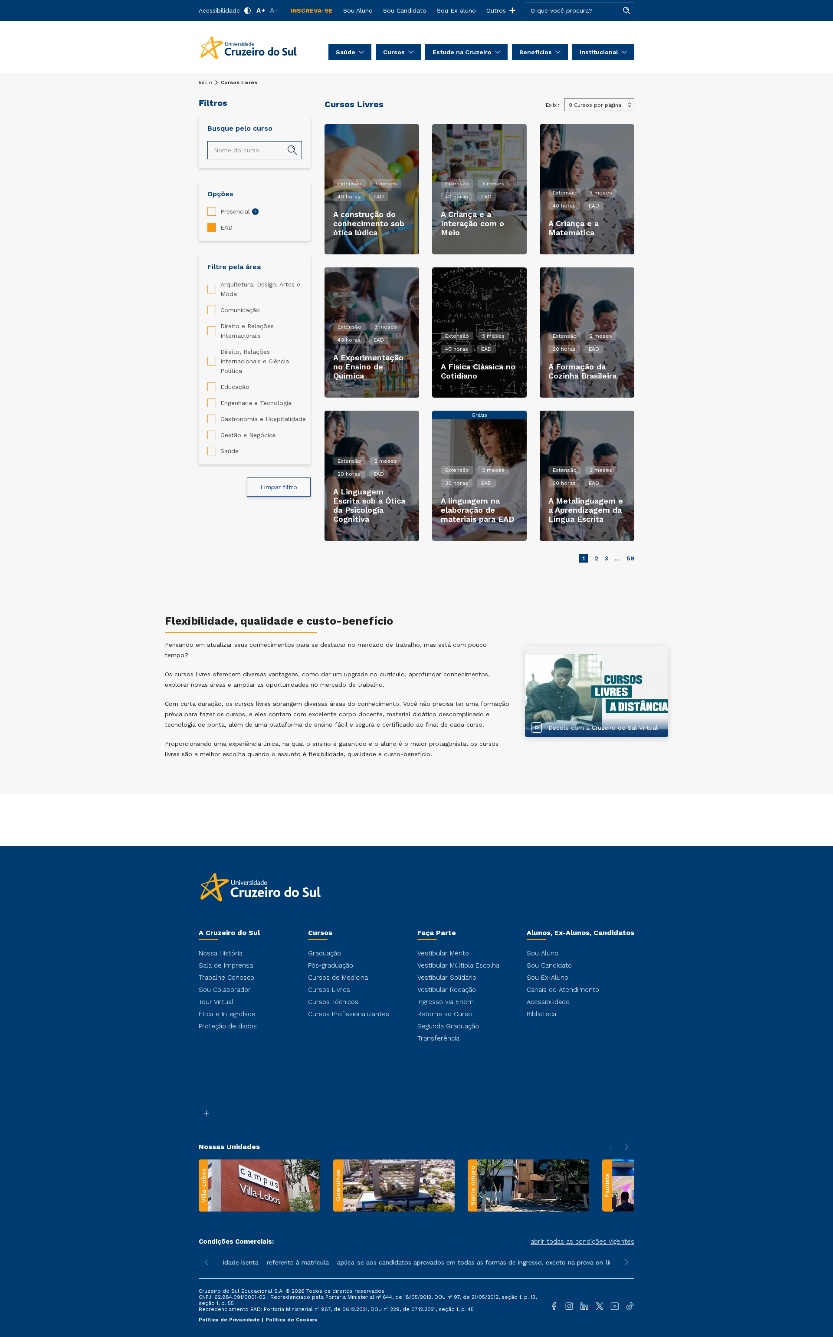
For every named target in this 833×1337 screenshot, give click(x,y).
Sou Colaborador (225, 990)
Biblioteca (541, 1014)
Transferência (438, 1038)
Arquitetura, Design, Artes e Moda (260, 289)
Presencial (235, 211)
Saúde (229, 451)
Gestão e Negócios (248, 434)
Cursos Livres (329, 990)
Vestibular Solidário (446, 977)
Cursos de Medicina (338, 977)
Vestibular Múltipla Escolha (458, 965)
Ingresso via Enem (445, 1002)
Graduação (324, 953)
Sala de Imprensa (226, 965)
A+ (261, 10)
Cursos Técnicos (333, 1002)
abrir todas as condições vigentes (582, 1241)
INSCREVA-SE (312, 10)
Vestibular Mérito (443, 953)
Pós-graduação (330, 965)
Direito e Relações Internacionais (247, 331)
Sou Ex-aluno (456, 10)
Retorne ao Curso (444, 1014)
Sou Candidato (404, 10)
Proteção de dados (228, 1026)
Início (205, 82)
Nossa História (221, 953)
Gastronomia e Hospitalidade (263, 418)
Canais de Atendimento (563, 990)
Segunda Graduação (448, 1026)
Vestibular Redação (446, 990)
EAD (226, 227)
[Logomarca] (248, 47)
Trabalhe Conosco (226, 977)
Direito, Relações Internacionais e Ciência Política (254, 361)
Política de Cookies (291, 1320)
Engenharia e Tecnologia (256, 402)
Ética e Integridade (227, 1014)
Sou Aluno (358, 10)
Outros (496, 10)
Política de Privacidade (230, 1320)
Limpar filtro (278, 487)
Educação (234, 386)
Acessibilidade (219, 10)
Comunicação (240, 309)
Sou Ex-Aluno (547, 977)
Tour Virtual (216, 1002)
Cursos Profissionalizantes (348, 1014)
